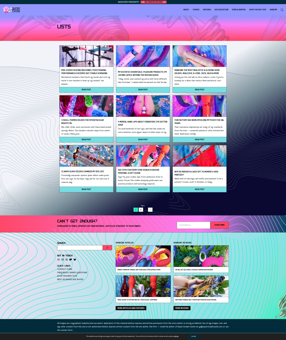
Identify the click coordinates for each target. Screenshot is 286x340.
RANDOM (273, 10)
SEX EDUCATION (221, 10)
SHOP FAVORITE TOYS (67, 276)
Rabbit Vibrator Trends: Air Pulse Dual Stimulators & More (139, 270)
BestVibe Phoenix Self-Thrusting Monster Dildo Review (195, 300)
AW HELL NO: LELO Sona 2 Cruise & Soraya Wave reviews (194, 270)
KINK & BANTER (239, 10)
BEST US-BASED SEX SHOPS (70, 279)
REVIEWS (207, 10)
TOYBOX (196, 10)
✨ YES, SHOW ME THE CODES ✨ (153, 2)
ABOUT (186, 10)
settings (176, 336)
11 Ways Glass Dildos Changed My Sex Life (82, 171)
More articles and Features (131, 308)
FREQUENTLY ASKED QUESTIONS (72, 273)
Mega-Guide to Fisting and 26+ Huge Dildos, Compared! (137, 300)
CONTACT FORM (64, 269)
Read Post (86, 90)
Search (61, 243)
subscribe (219, 225)
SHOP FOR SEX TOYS (257, 10)
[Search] (107, 247)
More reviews (182, 308)
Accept (193, 336)
